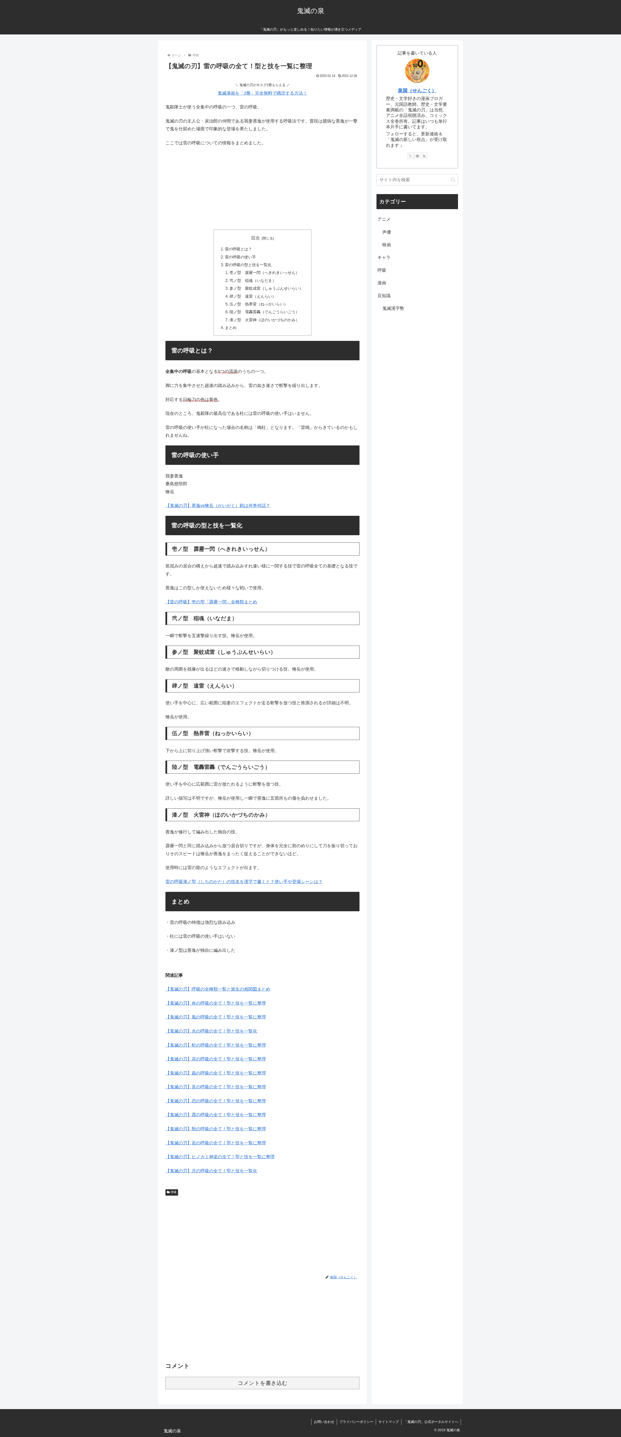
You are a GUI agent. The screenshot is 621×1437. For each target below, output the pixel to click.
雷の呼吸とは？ (238, 249)
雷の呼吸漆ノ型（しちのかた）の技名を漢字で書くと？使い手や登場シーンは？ (244, 881)
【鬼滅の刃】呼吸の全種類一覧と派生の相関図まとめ (217, 989)
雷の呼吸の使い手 (240, 257)
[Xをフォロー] (410, 156)
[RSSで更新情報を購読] (424, 156)
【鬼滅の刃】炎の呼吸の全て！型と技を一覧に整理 (215, 1003)
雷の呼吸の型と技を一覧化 (248, 265)
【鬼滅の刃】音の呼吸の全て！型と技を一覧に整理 (215, 1086)
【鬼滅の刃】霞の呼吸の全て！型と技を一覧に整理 (215, 1114)
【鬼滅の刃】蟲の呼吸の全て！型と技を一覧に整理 (215, 1073)
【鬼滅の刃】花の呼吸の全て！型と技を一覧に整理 (215, 1059)
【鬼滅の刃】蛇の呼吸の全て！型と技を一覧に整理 (215, 1045)
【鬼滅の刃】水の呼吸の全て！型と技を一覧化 (211, 1031)
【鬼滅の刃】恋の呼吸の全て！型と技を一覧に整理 (215, 1101)
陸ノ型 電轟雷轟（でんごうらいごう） (264, 312)
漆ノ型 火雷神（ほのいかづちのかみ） (264, 320)
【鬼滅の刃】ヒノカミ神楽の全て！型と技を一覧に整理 (220, 1156)
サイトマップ (388, 1422)
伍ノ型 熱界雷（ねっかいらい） (258, 304)
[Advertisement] (262, 187)
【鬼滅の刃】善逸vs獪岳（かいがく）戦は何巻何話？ (217, 505)
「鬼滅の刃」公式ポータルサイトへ (431, 1422)
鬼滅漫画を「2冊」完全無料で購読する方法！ (262, 93)
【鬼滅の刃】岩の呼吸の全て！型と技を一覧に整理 (215, 1143)
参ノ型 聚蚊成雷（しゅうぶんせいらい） (266, 288)
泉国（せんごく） (417, 90)
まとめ (231, 327)
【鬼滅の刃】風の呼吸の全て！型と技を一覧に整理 (215, 1017)
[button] (453, 180)
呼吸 (174, 1192)
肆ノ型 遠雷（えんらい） (252, 296)
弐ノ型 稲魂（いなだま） (252, 280)
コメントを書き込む (262, 1383)
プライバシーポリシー (356, 1422)
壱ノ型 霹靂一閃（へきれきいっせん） (264, 272)
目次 (255, 238)
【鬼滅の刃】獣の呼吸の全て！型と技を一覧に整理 (215, 1128)
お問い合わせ (324, 1422)
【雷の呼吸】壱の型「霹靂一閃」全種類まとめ (211, 601)
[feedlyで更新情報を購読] (417, 156)
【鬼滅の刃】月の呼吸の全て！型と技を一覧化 (211, 1170)
